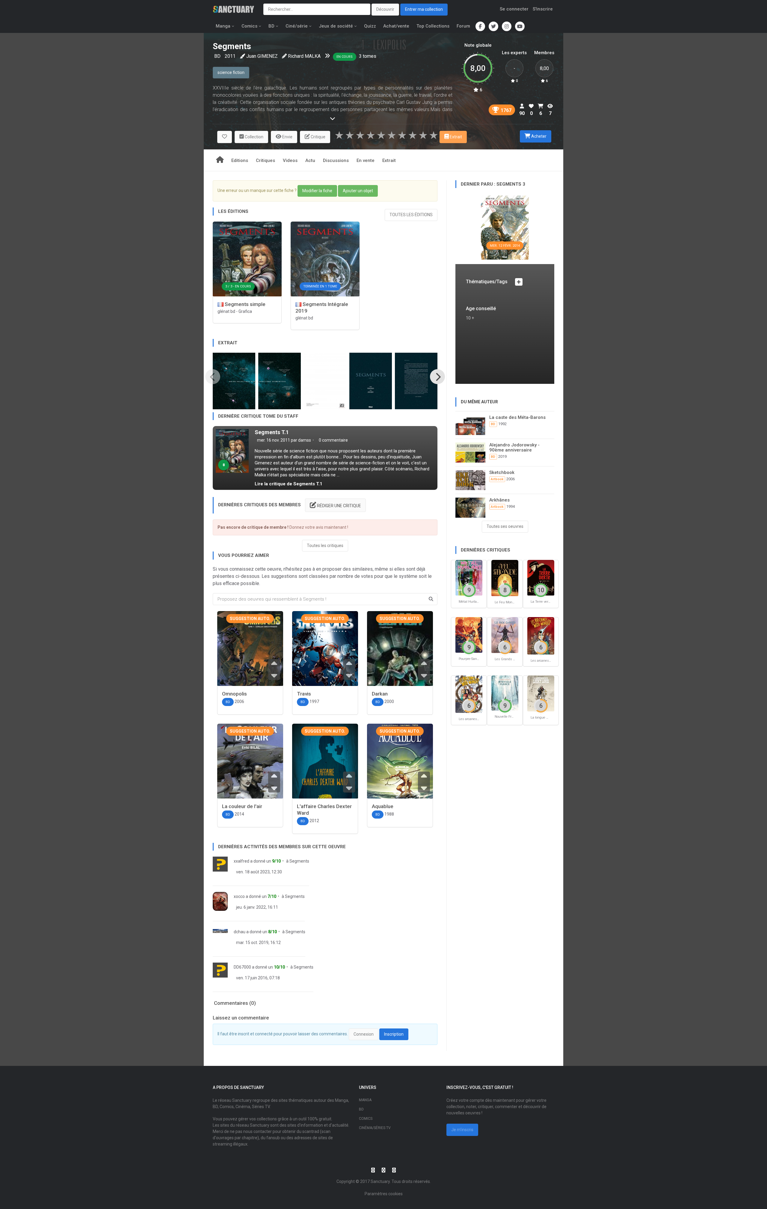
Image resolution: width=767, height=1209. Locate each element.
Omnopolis (234, 694)
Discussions (336, 160)
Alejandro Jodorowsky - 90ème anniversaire (514, 447)
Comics (249, 26)
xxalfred (241, 861)
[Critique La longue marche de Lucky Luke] (540, 693)
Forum (463, 26)
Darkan (380, 694)
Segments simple (244, 304)
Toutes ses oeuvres (505, 526)
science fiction (231, 72)
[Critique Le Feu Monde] (504, 578)
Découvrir (385, 9)
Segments (299, 861)
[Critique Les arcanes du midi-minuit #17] (468, 694)
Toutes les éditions (411, 214)
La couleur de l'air (242, 806)
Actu (310, 160)
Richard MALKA (304, 56)
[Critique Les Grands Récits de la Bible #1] (504, 634)
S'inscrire (543, 9)
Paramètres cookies (384, 1193)
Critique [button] (317, 136)
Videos (290, 160)
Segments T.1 (272, 432)
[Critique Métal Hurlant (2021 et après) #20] (468, 577)
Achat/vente (396, 26)
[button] (224, 137)
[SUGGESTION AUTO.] (250, 653)
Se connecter (514, 9)
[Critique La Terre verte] (540, 577)
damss (304, 440)
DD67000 (242, 967)
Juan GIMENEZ (262, 56)
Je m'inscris (462, 1129)
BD (271, 26)
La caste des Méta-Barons (517, 417)
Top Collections (432, 26)
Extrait (389, 160)
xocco (239, 896)
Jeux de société (336, 26)
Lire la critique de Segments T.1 (288, 484)
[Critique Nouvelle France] (504, 693)
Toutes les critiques (325, 545)
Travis (304, 694)
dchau (239, 931)
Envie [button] (286, 136)
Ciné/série (297, 26)
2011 (230, 56)
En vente (366, 160)
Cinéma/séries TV (375, 1128)
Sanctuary (380, 1181)
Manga (223, 26)
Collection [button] (253, 136)
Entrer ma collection (424, 9)
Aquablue (382, 806)
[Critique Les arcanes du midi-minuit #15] (540, 635)
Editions (239, 160)
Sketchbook (501, 472)
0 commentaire (333, 440)
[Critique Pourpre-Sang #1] (468, 634)
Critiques (265, 160)
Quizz (370, 26)
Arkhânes (499, 500)
